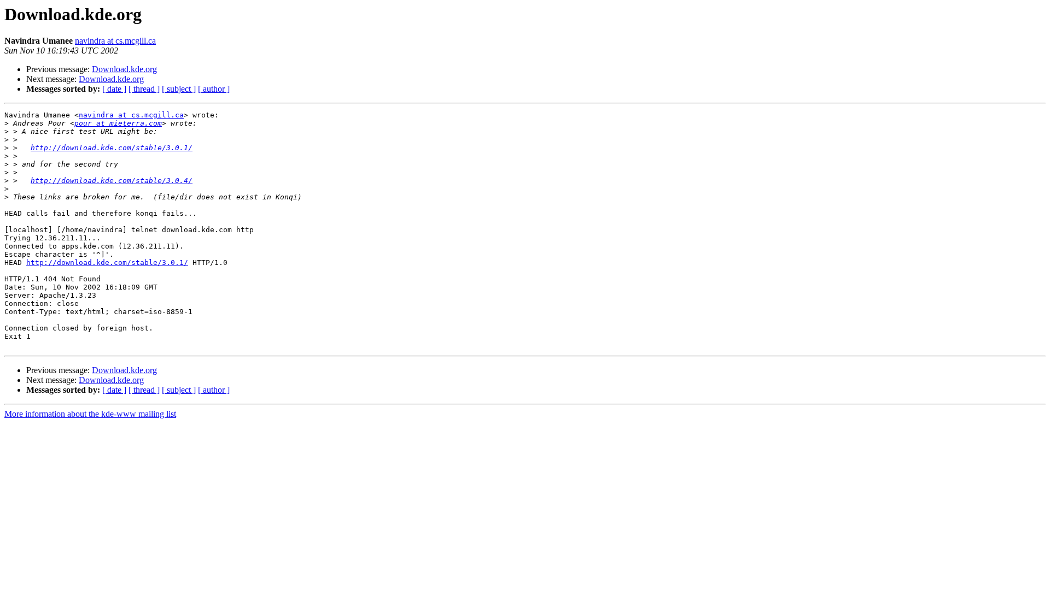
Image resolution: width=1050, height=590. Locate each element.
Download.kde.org (124, 69)
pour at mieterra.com (118, 123)
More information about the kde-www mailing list (90, 413)
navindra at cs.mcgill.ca (115, 40)
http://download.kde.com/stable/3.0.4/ (111, 180)
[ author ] (214, 88)
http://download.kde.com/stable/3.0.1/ (111, 148)
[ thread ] (144, 88)
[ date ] (114, 88)
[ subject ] (179, 88)
